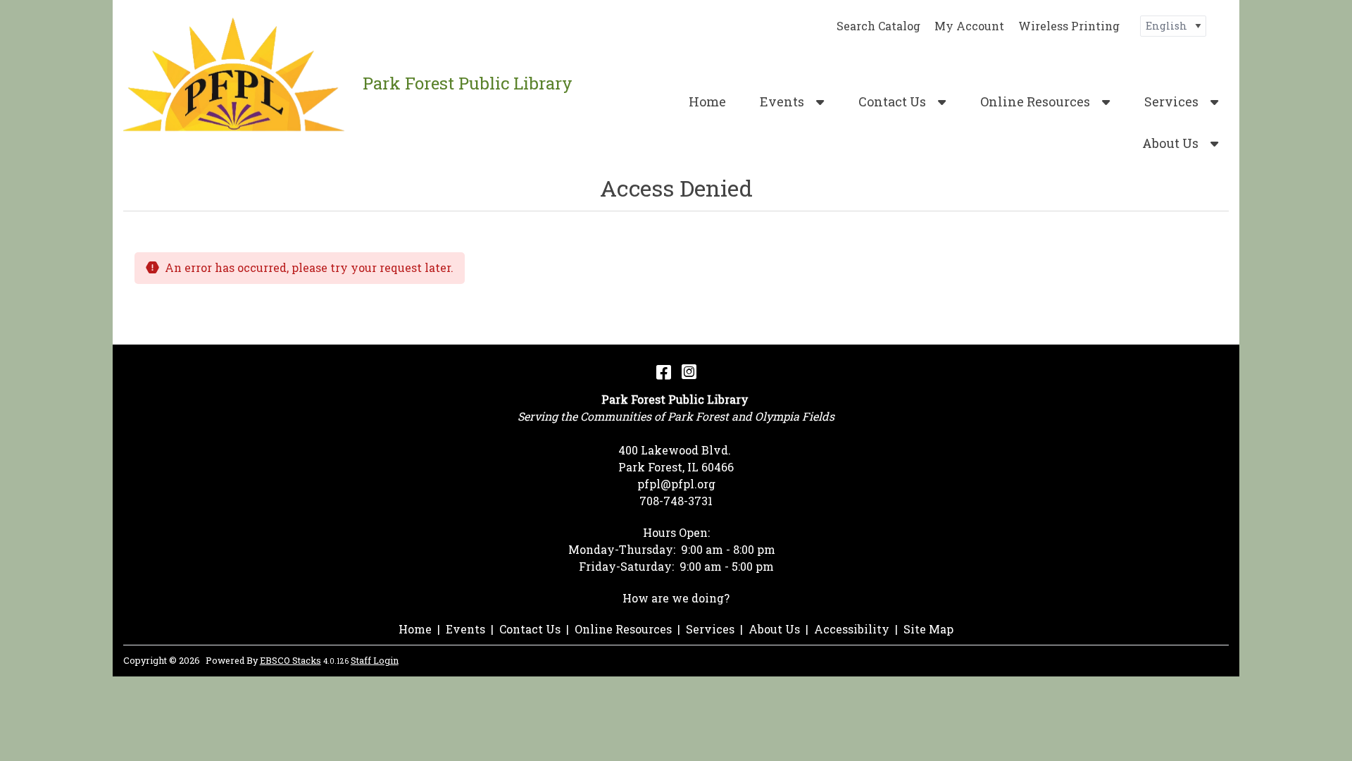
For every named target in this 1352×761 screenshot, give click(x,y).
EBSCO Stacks (290, 660)
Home (707, 101)
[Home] (237, 83)
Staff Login (375, 660)
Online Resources (1035, 101)
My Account (969, 25)
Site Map (928, 628)
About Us (1170, 143)
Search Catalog (878, 25)
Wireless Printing (1069, 25)
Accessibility (851, 628)
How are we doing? (676, 597)
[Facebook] (663, 371)
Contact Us (892, 101)
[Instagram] (689, 371)
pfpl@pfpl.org (676, 483)
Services (1171, 101)
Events (782, 101)
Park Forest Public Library (467, 83)
